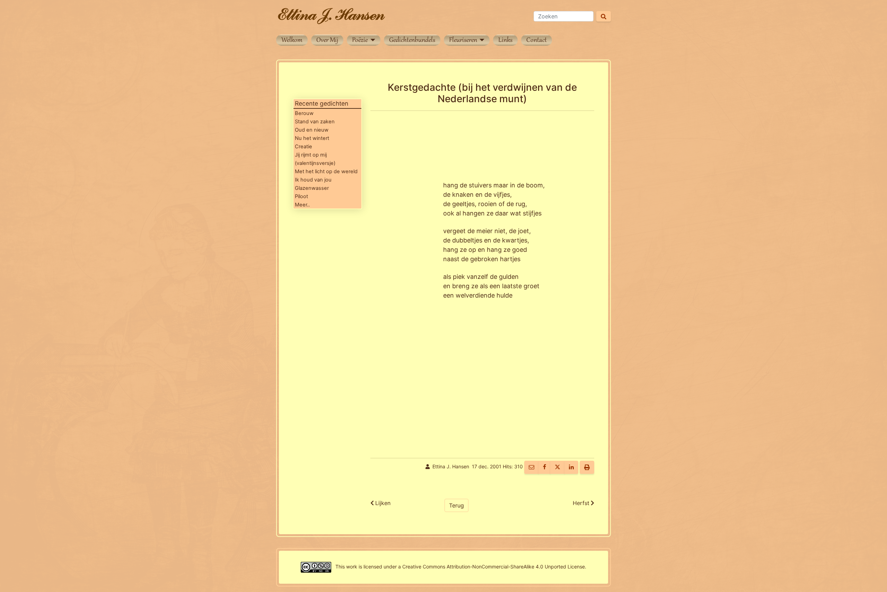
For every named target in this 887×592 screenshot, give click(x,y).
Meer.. (302, 205)
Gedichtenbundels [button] (412, 40)
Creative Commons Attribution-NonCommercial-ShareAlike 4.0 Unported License (493, 566)
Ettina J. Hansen (450, 467)
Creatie (303, 146)
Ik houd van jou (313, 180)
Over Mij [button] (327, 40)
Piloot (301, 196)
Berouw (304, 113)
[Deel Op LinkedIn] (571, 467)
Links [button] (505, 40)
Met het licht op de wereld (326, 171)
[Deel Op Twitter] (557, 467)
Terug (456, 505)
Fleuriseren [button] (463, 40)
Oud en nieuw (311, 130)
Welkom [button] (291, 40)
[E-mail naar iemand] (531, 467)
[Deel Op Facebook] (544, 467)
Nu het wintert (312, 138)
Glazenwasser (312, 188)
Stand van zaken (315, 121)
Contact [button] (536, 40)
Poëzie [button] (360, 40)
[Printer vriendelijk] (587, 467)
